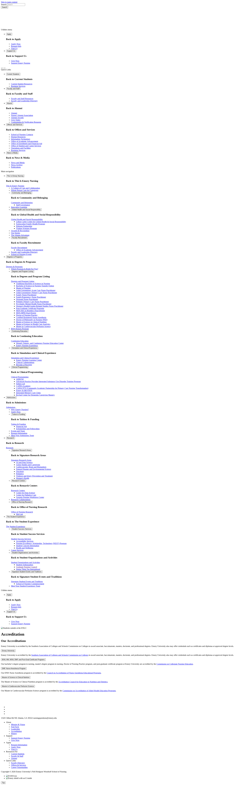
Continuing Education (19, 331)
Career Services (17, 550)
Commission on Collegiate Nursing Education (175, 664)
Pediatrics (20, 474)
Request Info (16, 46)
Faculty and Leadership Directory (24, 101)
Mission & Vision (18, 724)
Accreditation (16, 731)
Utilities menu (6, 30)
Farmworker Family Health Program (30, 224)
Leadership (15, 729)
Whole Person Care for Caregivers (24, 190)
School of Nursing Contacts (22, 134)
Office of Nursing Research (22, 502)
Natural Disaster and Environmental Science (33, 469)
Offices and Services (14, 125)
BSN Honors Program (20, 329)
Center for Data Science (25, 493)
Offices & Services (18, 765)
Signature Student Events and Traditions (27, 572)
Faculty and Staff (13, 89)
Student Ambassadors (24, 565)
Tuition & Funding (18, 414)
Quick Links (6, 70)
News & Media (12, 153)
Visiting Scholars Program (26, 228)
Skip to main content (9, 2)
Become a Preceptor (24, 365)
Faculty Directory (18, 763)
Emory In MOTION (24, 390)
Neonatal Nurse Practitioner (27, 299)
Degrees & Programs (14, 257)
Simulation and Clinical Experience (24, 348)
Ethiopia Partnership (24, 226)
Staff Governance (23, 205)
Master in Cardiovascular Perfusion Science (33, 326)
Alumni (9, 103)
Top (3, 783)
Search (3, 4)
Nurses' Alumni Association (22, 115)
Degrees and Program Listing (22, 271)
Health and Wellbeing (24, 548)
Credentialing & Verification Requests (26, 122)
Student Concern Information (27, 546)
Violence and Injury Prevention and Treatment (34, 476)
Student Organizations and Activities (25, 553)
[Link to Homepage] (120, 19)
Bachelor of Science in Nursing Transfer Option (35, 286)
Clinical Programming (19, 367)
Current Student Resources (21, 84)
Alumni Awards (17, 118)
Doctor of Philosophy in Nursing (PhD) (31, 320)
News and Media (18, 163)
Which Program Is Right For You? (24, 269)
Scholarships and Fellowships (28, 429)
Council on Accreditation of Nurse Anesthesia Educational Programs (74, 673)
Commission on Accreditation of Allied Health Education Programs (89, 691)
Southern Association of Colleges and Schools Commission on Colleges (59, 655)
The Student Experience (16, 517)
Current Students (13, 74)
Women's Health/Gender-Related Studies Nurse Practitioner (39, 306)
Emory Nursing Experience (27, 345)
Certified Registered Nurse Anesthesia (31, 317)
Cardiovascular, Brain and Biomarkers (31, 467)
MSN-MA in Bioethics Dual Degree (30, 311)
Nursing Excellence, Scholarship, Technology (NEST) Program (41, 543)
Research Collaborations (20, 499)
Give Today (15, 120)
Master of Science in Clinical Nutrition (31, 322)
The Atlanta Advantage (20, 235)
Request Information (19, 433)
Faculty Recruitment (19, 238)
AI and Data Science (24, 462)
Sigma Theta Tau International (28, 569)
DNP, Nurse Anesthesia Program (14, 668)
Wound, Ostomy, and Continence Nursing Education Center (40, 343)
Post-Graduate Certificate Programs (30, 308)
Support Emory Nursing (20, 63)
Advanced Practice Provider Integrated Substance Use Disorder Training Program (48, 381)
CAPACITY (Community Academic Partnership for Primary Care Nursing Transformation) (52, 388)
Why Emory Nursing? (20, 409)
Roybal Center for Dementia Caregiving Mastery (35, 395)
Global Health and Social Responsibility (26, 210)
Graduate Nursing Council (26, 567)
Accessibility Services (24, 541)
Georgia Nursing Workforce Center (30, 497)
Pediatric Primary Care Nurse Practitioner (32, 302)
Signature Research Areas (21, 450)
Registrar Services (18, 86)
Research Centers (18, 481)
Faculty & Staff (17, 756)
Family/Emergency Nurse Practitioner (31, 297)
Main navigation (7, 171)
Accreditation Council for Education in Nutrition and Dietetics (83, 682)
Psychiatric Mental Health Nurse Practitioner (33, 304)
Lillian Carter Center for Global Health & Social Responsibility (41, 222)
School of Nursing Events (21, 254)
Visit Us (14, 48)
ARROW (20, 379)
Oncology (20, 471)
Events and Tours (18, 431)
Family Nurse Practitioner (26, 295)
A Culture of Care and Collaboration (25, 188)
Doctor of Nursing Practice (26, 315)
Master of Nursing (23, 288)
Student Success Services (22, 529)
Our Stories (15, 233)
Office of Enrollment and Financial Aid (26, 144)
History (14, 733)
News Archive (16, 165)
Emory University (8, 651)
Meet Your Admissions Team (22, 435)
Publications (16, 167)
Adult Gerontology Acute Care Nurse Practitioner (35, 290)
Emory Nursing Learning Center (29, 360)
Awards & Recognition (20, 231)
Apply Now (16, 44)
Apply (9, 34)
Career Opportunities (19, 767)
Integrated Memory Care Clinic (28, 393)
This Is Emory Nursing (15, 176)
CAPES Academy (23, 386)
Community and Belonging (21, 193)
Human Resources (18, 137)
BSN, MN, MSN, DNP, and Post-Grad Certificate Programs (23, 660)
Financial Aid (21, 426)
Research (10, 438)
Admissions (11, 397)
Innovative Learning (19, 207)
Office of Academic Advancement (24, 141)
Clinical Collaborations (25, 362)
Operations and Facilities (21, 148)
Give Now (15, 61)
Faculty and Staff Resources (22, 99)
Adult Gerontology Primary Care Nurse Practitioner (36, 293)
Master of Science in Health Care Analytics (33, 324)
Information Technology (20, 139)
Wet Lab (19, 514)
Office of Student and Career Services (26, 146)
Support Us (11, 51)
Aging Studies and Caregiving (28, 465)
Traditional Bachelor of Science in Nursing (33, 284)
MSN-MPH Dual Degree (26, 313)
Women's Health (22, 478)
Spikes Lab (20, 384)
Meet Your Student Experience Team (25, 586)
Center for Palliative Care (26, 495)
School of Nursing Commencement (30, 584)
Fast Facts (15, 727)
